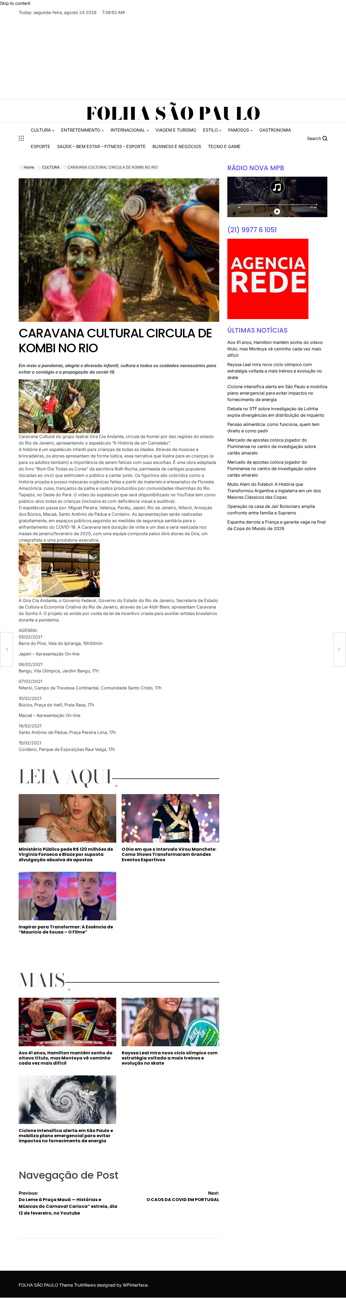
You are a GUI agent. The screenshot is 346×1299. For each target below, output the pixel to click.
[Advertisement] (173, 56)
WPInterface (135, 1285)
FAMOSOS (238, 130)
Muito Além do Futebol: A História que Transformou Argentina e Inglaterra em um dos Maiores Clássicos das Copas (274, 490)
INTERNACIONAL (128, 130)
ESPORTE (40, 146)
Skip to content (15, 3)
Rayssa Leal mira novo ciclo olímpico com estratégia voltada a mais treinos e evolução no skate (170, 1058)
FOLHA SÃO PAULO (173, 113)
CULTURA (41, 130)
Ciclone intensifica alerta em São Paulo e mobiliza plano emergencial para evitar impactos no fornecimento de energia (66, 1135)
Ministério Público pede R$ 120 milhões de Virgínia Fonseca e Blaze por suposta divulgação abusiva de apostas (66, 854)
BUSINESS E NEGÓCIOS (176, 146)
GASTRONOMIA (275, 130)
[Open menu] (21, 138)
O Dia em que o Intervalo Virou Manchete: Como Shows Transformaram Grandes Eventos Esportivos (169, 854)
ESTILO (210, 130)
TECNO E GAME (224, 146)
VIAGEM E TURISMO (175, 130)
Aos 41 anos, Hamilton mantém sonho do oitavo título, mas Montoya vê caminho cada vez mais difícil (65, 1058)
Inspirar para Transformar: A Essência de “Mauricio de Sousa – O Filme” (66, 929)
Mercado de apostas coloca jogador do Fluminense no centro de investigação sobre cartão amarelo (271, 446)
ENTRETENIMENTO (80, 130)
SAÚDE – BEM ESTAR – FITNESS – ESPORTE (101, 146)
